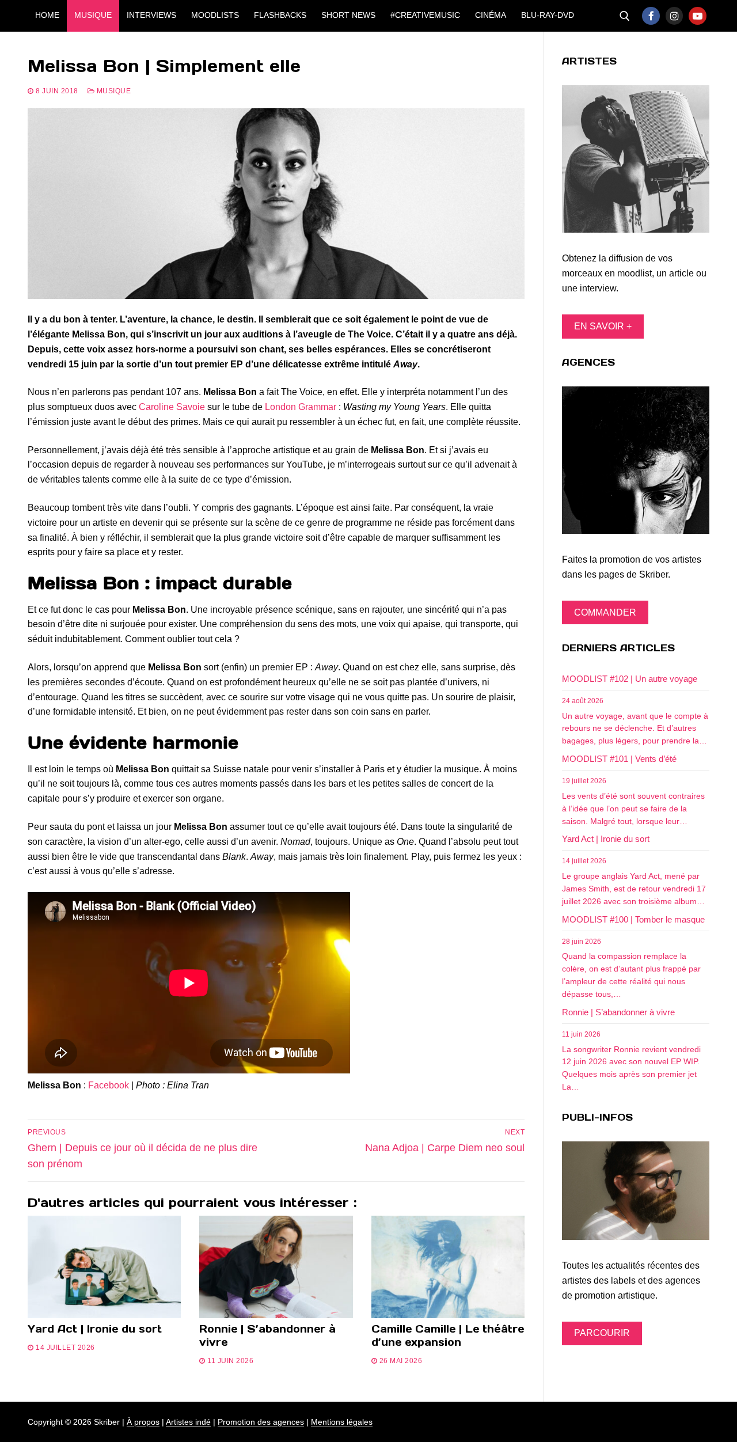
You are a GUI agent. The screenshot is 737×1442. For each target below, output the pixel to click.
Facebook (108, 1085)
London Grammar (300, 407)
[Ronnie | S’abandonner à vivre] (275, 1267)
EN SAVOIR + (603, 326)
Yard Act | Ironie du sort (95, 1328)
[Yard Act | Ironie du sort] (104, 1267)
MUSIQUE (112, 91)
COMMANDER (605, 612)
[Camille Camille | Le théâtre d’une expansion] (448, 1267)
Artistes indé (188, 1421)
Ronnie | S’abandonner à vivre (267, 1335)
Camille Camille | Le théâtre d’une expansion (447, 1335)
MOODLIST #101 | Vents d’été (619, 759)
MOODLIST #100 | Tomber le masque (633, 919)
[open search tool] (625, 16)
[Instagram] (674, 16)
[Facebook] (651, 16)
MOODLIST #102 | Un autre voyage (629, 679)
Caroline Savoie (172, 407)
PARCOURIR (602, 1333)
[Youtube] (697, 16)
